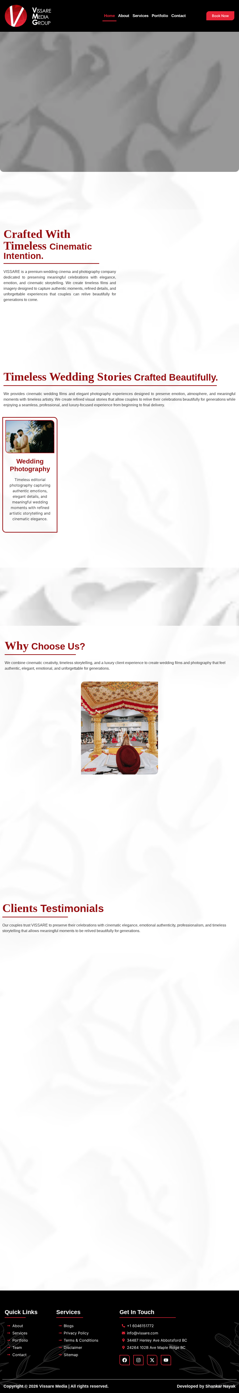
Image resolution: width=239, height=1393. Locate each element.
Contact (178, 16)
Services (140, 16)
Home (109, 16)
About (123, 16)
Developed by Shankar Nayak (206, 1386)
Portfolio (160, 16)
